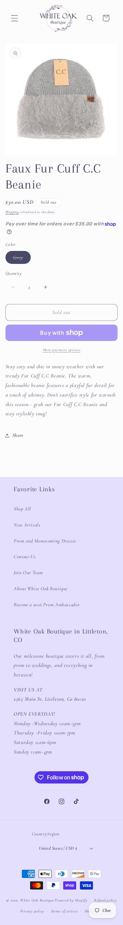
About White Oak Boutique (41, 588)
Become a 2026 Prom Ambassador (47, 604)
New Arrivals (27, 525)
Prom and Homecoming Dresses (45, 541)
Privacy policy (32, 911)
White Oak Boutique (37, 900)
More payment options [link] (62, 350)
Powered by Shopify (71, 900)
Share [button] (18, 435)
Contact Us (25, 556)
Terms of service (64, 911)
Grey (22, 259)
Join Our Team (28, 572)
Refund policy (105, 900)
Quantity (13, 273)
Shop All (22, 509)
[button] (14, 18)
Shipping (12, 212)
